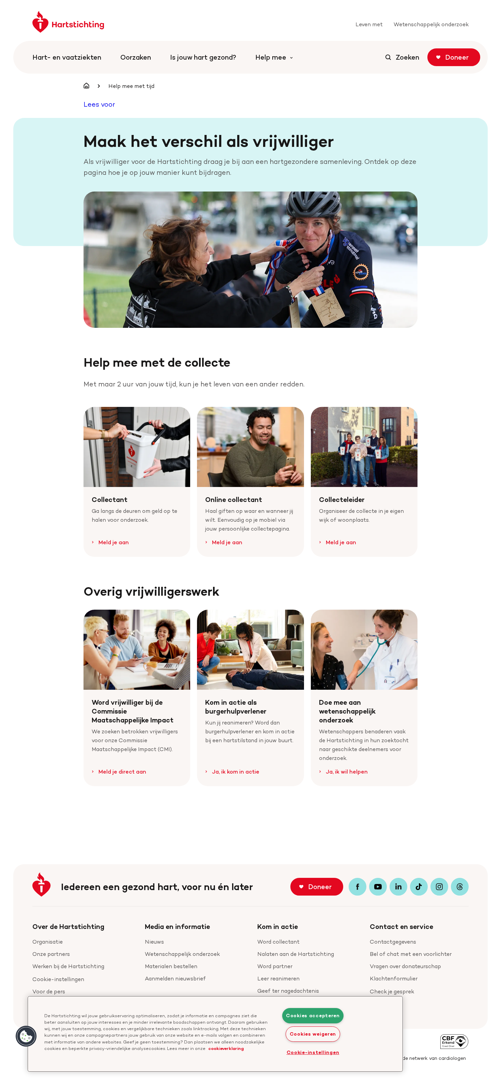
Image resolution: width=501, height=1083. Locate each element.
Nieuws (154, 942)
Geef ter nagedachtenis (288, 991)
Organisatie (47, 942)
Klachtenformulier (394, 978)
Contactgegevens (393, 942)
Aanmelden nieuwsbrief (175, 978)
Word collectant (278, 942)
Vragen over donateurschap (405, 966)
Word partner (274, 966)
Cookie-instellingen (58, 979)
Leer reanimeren (278, 978)
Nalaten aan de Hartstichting (295, 954)
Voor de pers (48, 991)
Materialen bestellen (171, 966)
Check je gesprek (392, 991)
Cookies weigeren (313, 1034)
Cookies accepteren (313, 1015)
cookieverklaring (226, 1048)
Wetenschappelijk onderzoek (182, 954)
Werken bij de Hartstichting (68, 966)
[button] (26, 1036)
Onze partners (51, 954)
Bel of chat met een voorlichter (411, 954)
